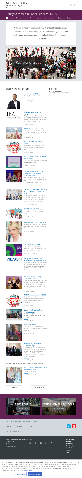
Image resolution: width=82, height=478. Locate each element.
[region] (41, 468)
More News (14, 387)
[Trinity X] (41, 443)
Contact (29, 426)
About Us (28, 18)
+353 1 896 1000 (11, 446)
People (69, 18)
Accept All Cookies (35, 474)
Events (60, 18)
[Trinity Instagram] (51, 443)
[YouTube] (74, 426)
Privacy (68, 441)
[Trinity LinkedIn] (46, 443)
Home (18, 18)
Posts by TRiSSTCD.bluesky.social (60, 92)
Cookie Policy (70, 445)
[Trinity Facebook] (35, 443)
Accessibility (70, 439)
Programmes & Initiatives (45, 18)
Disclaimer (69, 443)
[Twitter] (69, 426)
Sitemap (18, 426)
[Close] (79, 462)
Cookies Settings (20, 474)
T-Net (67, 452)
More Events (39, 387)
